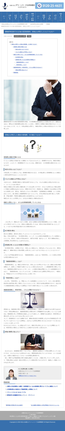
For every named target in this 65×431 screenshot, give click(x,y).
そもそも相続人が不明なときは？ (23, 52)
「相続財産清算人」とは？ (22, 62)
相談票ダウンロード (61, 17)
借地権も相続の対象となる (20, 46)
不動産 (29, 36)
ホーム (4, 17)
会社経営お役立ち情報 (19, 36)
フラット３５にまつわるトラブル (16, 392)
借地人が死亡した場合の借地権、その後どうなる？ (24, 44)
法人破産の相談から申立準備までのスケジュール (45, 405)
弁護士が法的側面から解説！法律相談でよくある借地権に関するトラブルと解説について (32, 386)
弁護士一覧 (10, 17)
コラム (38, 17)
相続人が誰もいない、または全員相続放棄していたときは (27, 54)
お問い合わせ (55, 17)
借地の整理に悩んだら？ (21, 70)
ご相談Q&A (49, 17)
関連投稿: (15, 72)
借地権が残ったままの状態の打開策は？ (25, 59)
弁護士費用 (15, 17)
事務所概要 (44, 17)
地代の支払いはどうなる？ (22, 49)
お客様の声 (21, 17)
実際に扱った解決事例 (32, 17)
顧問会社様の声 (27, 17)
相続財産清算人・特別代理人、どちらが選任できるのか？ (27, 67)
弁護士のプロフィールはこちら (27, 375)
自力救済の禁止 (19, 57)
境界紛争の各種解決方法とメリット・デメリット (21, 395)
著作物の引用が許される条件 (14, 405)
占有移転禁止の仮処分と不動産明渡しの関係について (22, 389)
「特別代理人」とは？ (21, 64)
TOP (14, 24)
